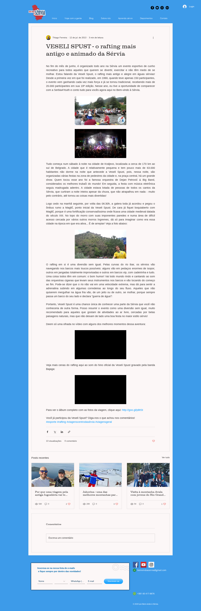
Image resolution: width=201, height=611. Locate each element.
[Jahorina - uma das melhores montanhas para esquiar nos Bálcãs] (100, 475)
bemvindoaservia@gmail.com (151, 570)
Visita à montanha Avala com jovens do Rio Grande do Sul (148, 493)
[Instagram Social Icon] (151, 565)
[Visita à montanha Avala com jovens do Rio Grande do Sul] (148, 475)
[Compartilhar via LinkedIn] (61, 431)
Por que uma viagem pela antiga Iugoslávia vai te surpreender (51, 493)
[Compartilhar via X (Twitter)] (54, 431)
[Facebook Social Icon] (136, 565)
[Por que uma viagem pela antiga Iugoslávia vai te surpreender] (52, 475)
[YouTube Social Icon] (143, 565)
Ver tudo (166, 457)
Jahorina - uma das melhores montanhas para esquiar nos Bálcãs (100, 493)
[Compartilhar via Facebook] (47, 431)
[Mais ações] (153, 37)
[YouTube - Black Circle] (157, 7)
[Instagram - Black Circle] (162, 7)
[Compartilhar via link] (69, 431)
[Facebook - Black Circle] (152, 7)
